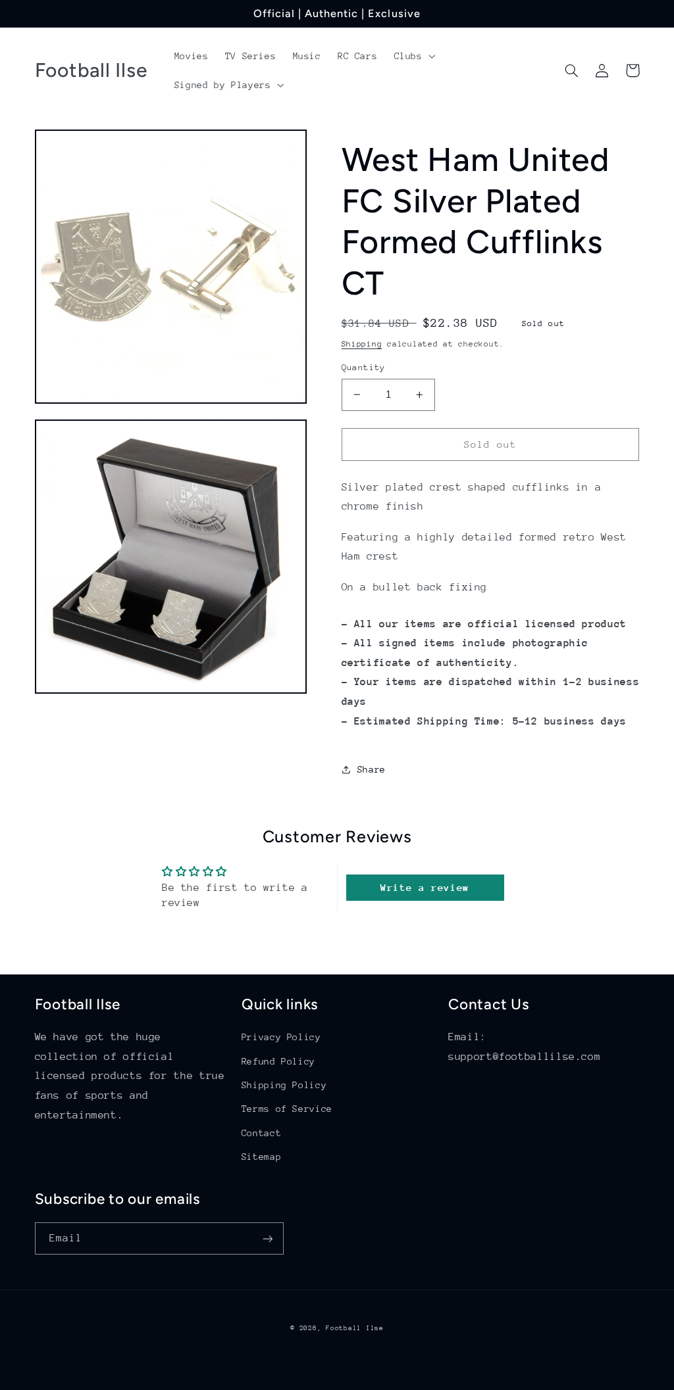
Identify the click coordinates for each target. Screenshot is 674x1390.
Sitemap (261, 1156)
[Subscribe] (267, 1238)
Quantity (364, 367)
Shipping (362, 343)
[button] (413, 55)
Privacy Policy (281, 1037)
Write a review (424, 887)
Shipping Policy (284, 1085)
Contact (261, 1133)
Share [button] (371, 769)
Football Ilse (355, 1328)
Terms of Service (287, 1108)
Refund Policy (278, 1061)
